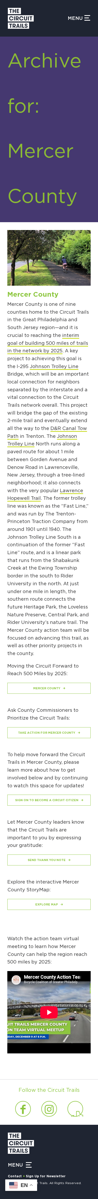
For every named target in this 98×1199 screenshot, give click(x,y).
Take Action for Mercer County (46, 732)
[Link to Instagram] (49, 1109)
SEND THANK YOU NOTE (47, 860)
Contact (15, 1176)
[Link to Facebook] (23, 1109)
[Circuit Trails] (38, 18)
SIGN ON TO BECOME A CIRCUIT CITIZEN (46, 800)
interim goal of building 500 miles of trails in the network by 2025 (47, 343)
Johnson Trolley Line (54, 366)
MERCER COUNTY (46, 688)
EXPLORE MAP (46, 904)
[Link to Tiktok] (75, 1109)
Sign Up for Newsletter (46, 1176)
